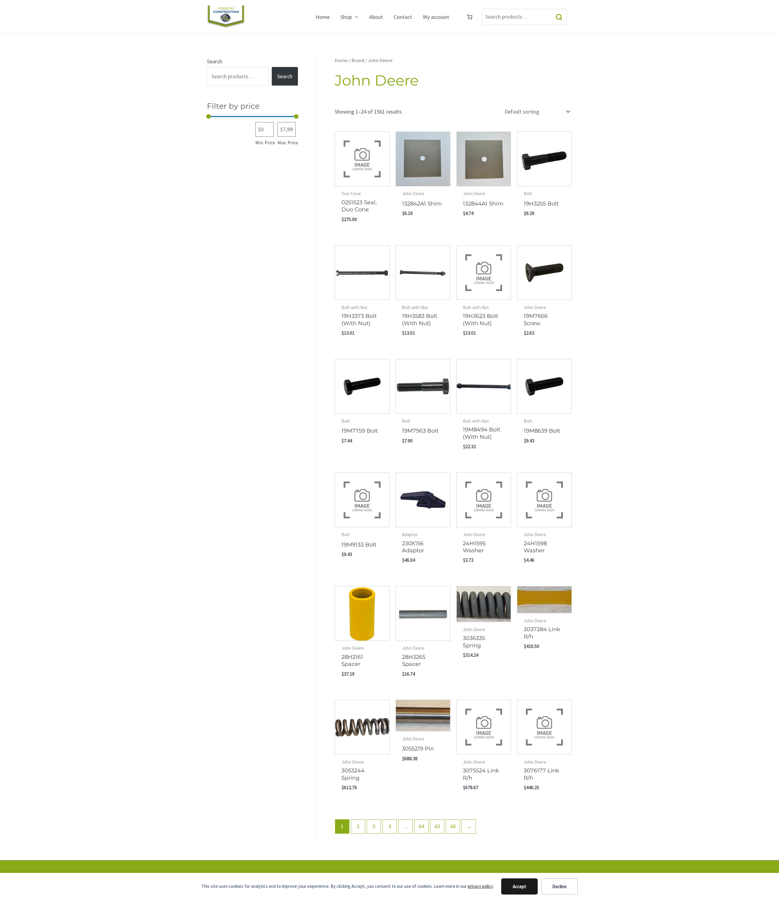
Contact (403, 16)
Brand (357, 60)
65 (437, 826)
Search (559, 17)
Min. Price (265, 143)
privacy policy (480, 886)
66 (453, 826)
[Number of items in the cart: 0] (470, 17)
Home (323, 16)
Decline (559, 886)
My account (436, 16)
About (376, 16)
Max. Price (288, 143)
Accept (519, 886)
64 (421, 826)
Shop (346, 16)
